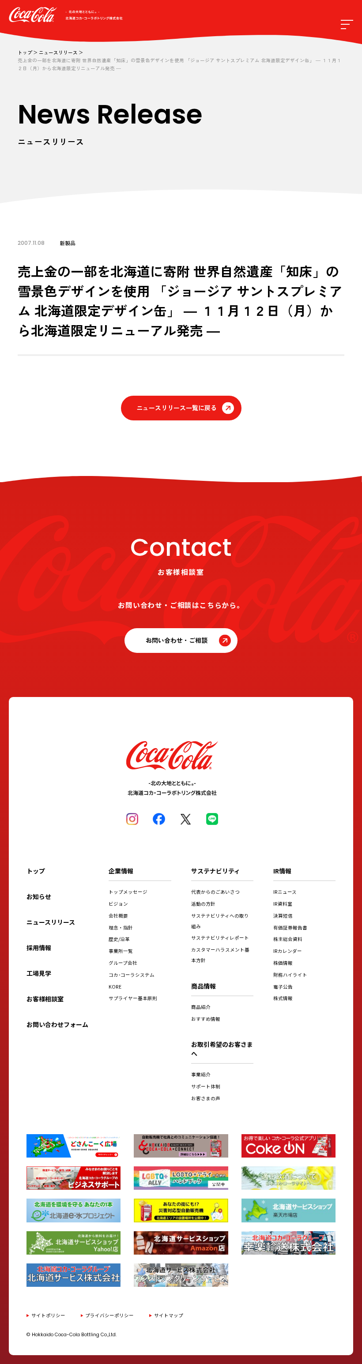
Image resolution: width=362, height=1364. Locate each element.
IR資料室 (282, 903)
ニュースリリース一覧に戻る (176, 407)
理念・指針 (121, 927)
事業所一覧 (121, 951)
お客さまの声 (205, 1098)
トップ (25, 52)
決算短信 (283, 915)
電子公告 (283, 986)
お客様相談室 (45, 998)
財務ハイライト (290, 974)
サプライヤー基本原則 (133, 998)
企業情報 (121, 870)
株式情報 (283, 998)
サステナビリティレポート (220, 937)
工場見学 (38, 973)
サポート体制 (205, 1086)
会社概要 (118, 915)
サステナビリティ (215, 870)
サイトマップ (168, 1315)
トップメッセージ (128, 891)
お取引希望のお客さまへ (222, 1049)
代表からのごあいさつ (215, 891)
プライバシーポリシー (109, 1315)
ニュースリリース (58, 52)
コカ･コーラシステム (132, 974)
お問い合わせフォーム (57, 1024)
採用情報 (38, 947)
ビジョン (118, 903)
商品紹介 (201, 1007)
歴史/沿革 (119, 939)
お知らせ (38, 896)
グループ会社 (123, 962)
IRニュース (285, 891)
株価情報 (283, 962)
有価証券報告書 (290, 927)
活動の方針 (203, 903)
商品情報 (203, 986)
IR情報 (282, 870)
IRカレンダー (287, 951)
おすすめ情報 (205, 1019)
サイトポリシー (48, 1315)
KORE (115, 986)
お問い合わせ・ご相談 (176, 640)
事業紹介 (201, 1074)
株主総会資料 (287, 939)
